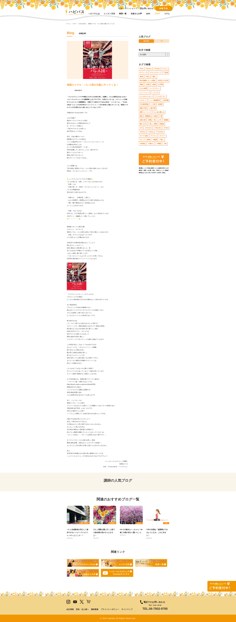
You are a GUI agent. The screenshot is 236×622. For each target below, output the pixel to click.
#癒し (154, 76)
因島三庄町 (143, 108)
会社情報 (70, 609)
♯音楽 (154, 84)
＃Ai (141, 128)
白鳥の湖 (142, 120)
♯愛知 (141, 84)
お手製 (160, 84)
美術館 (161, 124)
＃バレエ (154, 136)
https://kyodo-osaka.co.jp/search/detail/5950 (81, 384)
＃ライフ (162, 136)
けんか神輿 (143, 88)
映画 (141, 116)
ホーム (68, 23)
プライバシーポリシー (110, 609)
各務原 (160, 104)
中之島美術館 (144, 104)
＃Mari (166, 128)
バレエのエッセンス (146, 96)
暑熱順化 (148, 116)
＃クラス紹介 (144, 136)
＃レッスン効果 (145, 139)
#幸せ (148, 76)
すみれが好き (82, 23)
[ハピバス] (74, 12)
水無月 (156, 116)
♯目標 (148, 84)
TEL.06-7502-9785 (155, 608)
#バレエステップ (156, 72)
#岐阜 (141, 76)
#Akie (142, 68)
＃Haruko (148, 128)
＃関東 (159, 143)
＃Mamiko (157, 128)
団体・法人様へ (82, 609)
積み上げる (143, 124)
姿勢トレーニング (145, 112)
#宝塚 (166, 72)
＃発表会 (142, 143)
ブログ (74, 23)
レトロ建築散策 (155, 100)
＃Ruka (150, 132)
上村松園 (165, 100)
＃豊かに (151, 143)
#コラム (165, 68)
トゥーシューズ (145, 92)
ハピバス (155, 92)
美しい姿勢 (153, 124)
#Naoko (149, 68)
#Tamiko (157, 68)
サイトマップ (126, 609)
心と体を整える (159, 112)
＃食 (165, 143)
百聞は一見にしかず (154, 120)
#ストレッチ (144, 72)
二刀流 (153, 104)
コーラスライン (155, 88)
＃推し (161, 139)
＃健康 (154, 139)
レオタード (143, 100)
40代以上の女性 (163, 80)
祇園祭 (166, 120)
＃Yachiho (159, 132)
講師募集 (94, 609)
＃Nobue (143, 132)
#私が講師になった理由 (147, 80)
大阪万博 (152, 108)
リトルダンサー (160, 96)
